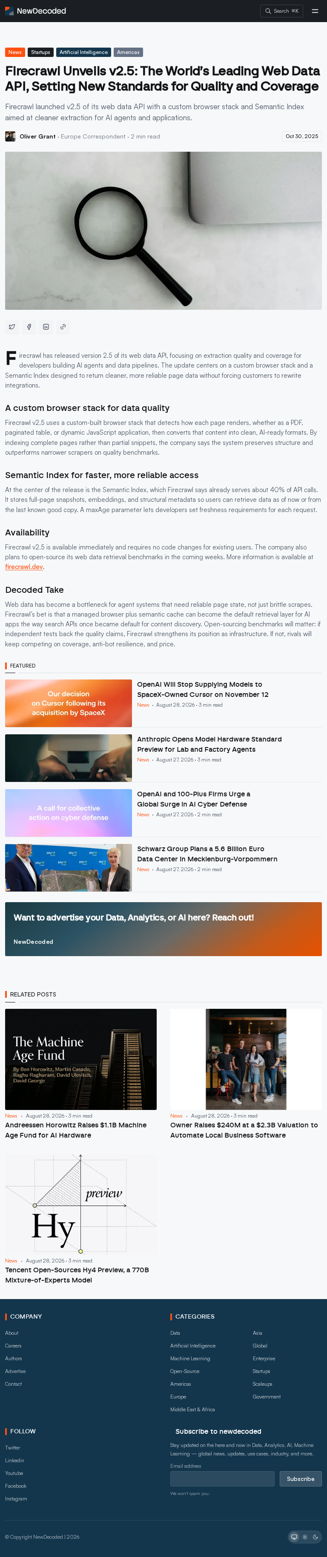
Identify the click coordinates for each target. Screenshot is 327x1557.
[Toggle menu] (315, 11)
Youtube (14, 1473)
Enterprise (264, 1358)
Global (260, 1345)
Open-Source (184, 1371)
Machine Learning (190, 1358)
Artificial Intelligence (84, 52)
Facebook (15, 1486)
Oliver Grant (38, 136)
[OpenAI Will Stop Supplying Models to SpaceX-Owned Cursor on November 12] (163, 703)
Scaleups (262, 1384)
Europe (178, 1396)
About (11, 1333)
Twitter (12, 1447)
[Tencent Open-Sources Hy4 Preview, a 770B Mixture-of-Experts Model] (81, 1219)
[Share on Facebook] (29, 327)
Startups (40, 52)
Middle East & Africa (192, 1409)
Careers (13, 1345)
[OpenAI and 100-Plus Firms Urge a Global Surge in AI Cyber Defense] (163, 813)
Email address (185, 1466)
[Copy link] (63, 327)
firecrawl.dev (24, 567)
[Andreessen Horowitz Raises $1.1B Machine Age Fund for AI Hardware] (81, 1074)
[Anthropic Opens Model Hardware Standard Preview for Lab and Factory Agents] (163, 758)
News (15, 52)
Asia (257, 1333)
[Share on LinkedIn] (46, 327)
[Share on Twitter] (12, 327)
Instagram (16, 1498)
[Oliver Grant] (10, 136)
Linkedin (14, 1460)
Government (267, 1396)
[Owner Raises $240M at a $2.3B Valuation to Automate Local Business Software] (246, 1074)
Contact (13, 1384)
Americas (128, 52)
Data (175, 1333)
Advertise (15, 1371)
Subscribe (301, 1478)
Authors (13, 1358)
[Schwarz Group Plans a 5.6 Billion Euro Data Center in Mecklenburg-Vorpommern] (163, 868)
